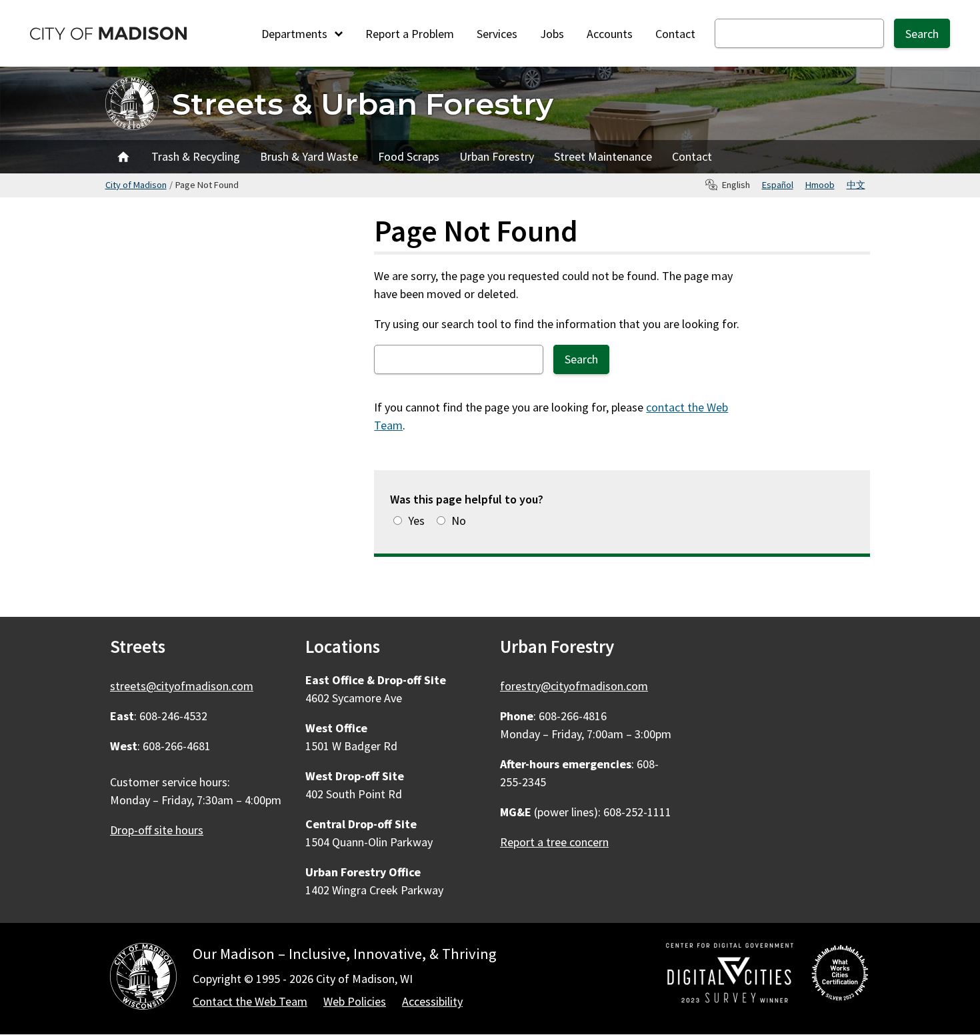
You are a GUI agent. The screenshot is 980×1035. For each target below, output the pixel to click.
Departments (295, 33)
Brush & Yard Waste (309, 156)
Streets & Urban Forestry (362, 103)
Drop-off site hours (156, 830)
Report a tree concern (554, 842)
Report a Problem (409, 33)
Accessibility (432, 1001)
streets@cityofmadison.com (181, 686)
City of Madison (136, 185)
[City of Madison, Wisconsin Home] (143, 978)
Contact (675, 33)
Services (497, 33)
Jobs (552, 33)
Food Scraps (408, 156)
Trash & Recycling (195, 156)
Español (777, 185)
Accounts (610, 33)
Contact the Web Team (250, 1001)
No (458, 520)
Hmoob (820, 185)
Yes (416, 520)
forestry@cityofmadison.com (574, 686)
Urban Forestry (496, 156)
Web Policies (354, 1001)
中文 (856, 185)
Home (123, 156)
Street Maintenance (603, 156)
